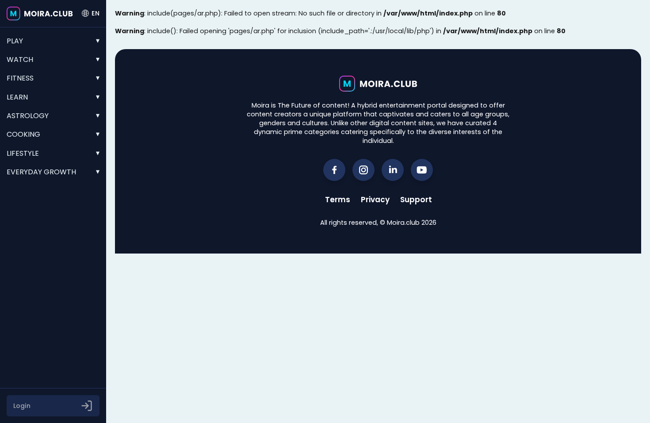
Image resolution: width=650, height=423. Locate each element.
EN (95, 13)
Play (15, 41)
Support (416, 199)
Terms (337, 199)
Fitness (20, 78)
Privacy (375, 199)
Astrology (28, 116)
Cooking (23, 134)
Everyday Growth (41, 172)
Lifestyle (23, 153)
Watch (20, 59)
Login (22, 405)
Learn (17, 97)
